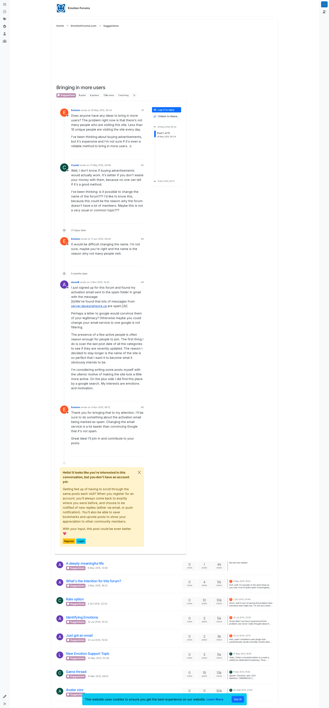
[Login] (324, 4)
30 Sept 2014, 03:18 (242, 690)
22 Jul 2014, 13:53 (97, 640)
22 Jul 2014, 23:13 (241, 635)
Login (81, 541)
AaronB (75, 282)
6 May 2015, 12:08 (98, 568)
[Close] (139, 472)
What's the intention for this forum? (93, 581)
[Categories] (4, 4)
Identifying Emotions (82, 617)
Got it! (238, 699)
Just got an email (79, 635)
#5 (142, 407)
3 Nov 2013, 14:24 (99, 282)
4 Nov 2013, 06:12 (100, 407)
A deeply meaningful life (85, 563)
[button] (4, 696)
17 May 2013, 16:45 (242, 653)
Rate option (75, 599)
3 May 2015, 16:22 (97, 585)
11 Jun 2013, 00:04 (101, 238)
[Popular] (4, 26)
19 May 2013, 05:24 (101, 110)
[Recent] (4, 12)
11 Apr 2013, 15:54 (241, 672)
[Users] (4, 34)
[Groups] (4, 41)
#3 (142, 238)
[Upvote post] (135, 155)
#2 (142, 165)
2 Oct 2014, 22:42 (97, 603)
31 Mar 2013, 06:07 (98, 676)
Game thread (76, 672)
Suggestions (67, 95)
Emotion (75, 110)
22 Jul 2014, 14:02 (98, 621)
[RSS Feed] (134, 95)
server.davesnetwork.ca (89, 306)
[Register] (324, 12)
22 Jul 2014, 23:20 (242, 617)
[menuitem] (324, 4)
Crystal (75, 165)
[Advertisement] (164, 56)
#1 (143, 110)
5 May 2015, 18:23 (241, 581)
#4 (142, 282)
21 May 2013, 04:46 (100, 165)
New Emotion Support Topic (88, 654)
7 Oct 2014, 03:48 (241, 599)
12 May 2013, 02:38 (98, 658)
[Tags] (4, 19)
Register (69, 541)
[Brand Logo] (61, 8)
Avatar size (74, 690)
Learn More (214, 699)
